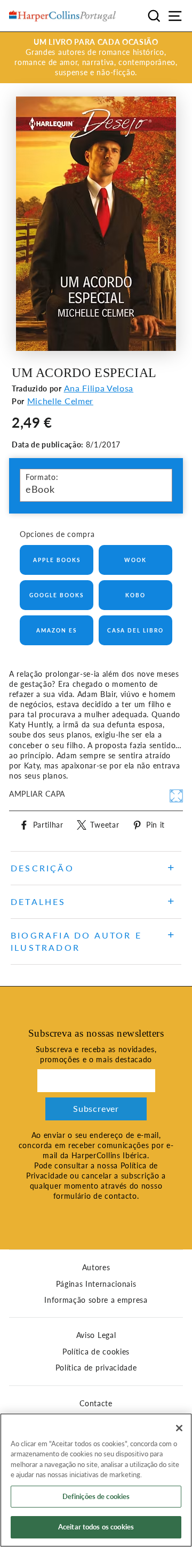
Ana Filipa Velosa (99, 388)
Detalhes (38, 901)
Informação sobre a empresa (96, 1300)
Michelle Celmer (60, 401)
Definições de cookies (96, 1496)
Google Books (56, 595)
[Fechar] (179, 1428)
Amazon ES (56, 630)
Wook (135, 560)
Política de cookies (96, 1352)
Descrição (42, 868)
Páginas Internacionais (96, 1284)
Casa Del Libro (135, 630)
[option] (96, 57)
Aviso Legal (96, 1335)
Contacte (95, 1403)
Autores (96, 1267)
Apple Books (57, 560)
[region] (96, 1480)
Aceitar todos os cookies (96, 1526)
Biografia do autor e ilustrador (76, 941)
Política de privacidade (96, 1368)
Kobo (135, 595)
